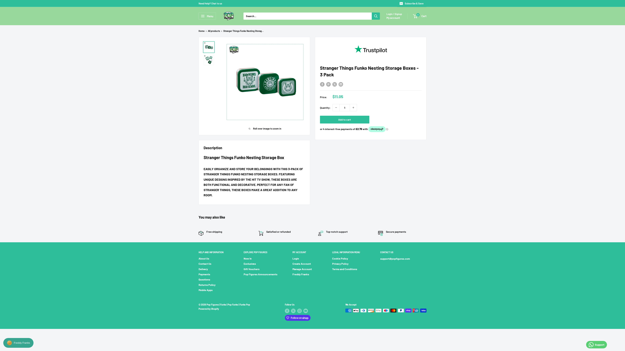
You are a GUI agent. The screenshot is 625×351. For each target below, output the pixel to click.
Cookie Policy (340, 258)
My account (393, 17)
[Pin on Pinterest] (328, 84)
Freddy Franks (300, 274)
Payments (204, 274)
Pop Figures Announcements (260, 274)
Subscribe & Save (414, 3)
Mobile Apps (206, 290)
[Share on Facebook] (322, 84)
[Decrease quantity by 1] (336, 107)
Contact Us (205, 263)
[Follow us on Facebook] (287, 311)
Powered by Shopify (209, 308)
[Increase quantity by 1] (353, 107)
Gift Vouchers (251, 269)
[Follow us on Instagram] (299, 311)
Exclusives (250, 263)
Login (295, 258)
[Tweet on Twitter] (334, 84)
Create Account (301, 263)
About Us (204, 258)
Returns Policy (207, 284)
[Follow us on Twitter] (293, 311)
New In (248, 258)
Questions (204, 279)
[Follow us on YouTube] (305, 311)
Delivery (203, 269)
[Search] (376, 16)
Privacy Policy (340, 263)
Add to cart (344, 119)
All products (214, 31)
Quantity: (325, 107)
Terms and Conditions (344, 269)
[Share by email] (341, 84)
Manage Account (302, 269)
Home (202, 31)
